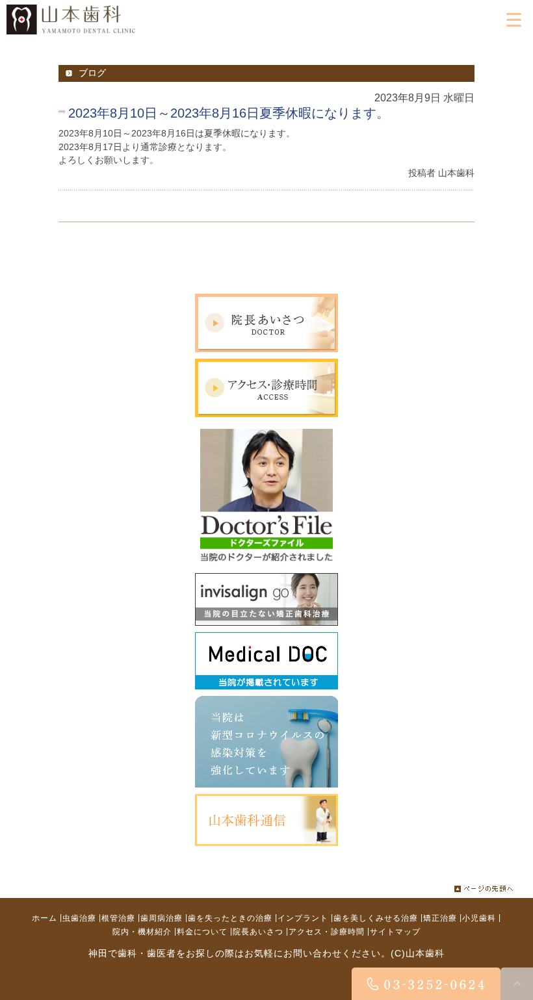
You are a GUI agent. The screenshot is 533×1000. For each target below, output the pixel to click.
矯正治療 (440, 918)
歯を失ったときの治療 (230, 918)
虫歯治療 (79, 918)
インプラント (303, 918)
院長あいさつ (258, 931)
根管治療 (118, 918)
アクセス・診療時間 (327, 931)
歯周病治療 (161, 918)
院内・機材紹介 (142, 931)
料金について (202, 931)
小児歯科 (479, 918)
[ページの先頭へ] (484, 884)
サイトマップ (395, 931)
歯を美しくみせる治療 (375, 918)
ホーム (44, 918)
